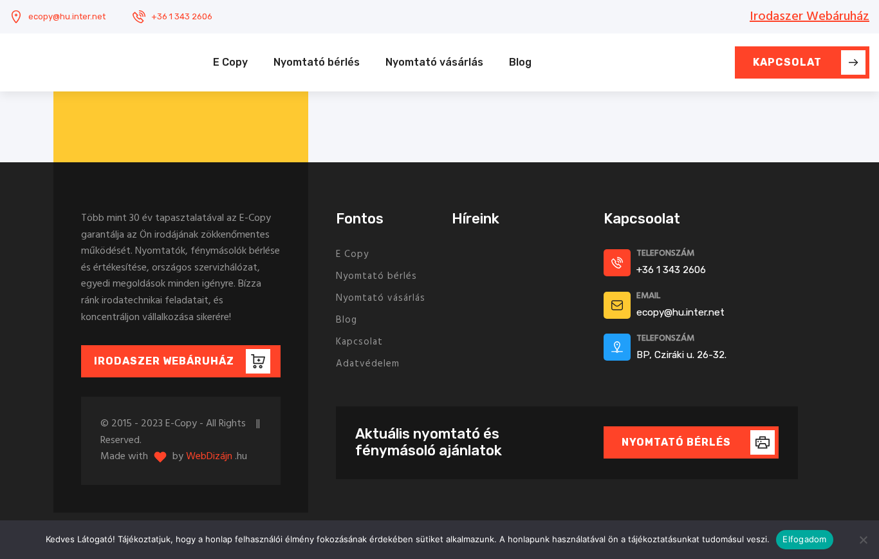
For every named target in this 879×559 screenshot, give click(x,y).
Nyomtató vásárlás (434, 62)
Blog (520, 62)
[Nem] (862, 539)
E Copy (230, 62)
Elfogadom (804, 539)
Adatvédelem (368, 364)
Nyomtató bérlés (316, 62)
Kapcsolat (359, 342)
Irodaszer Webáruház (809, 16)
